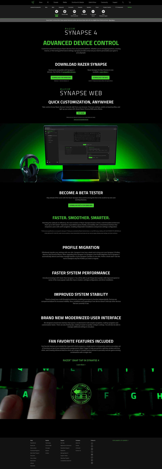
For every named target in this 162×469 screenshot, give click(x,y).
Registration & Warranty (66, 445)
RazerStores (33, 443)
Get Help (62, 443)
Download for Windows (61, 77)
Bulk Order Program (34, 453)
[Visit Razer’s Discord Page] (92, 463)
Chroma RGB (48, 445)
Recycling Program (65, 458)
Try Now (81, 113)
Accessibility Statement (66, 460)
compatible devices (68, 72)
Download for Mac (100, 77)
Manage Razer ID (64, 453)
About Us (78, 443)
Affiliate (32, 463)
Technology (48, 443)
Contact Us (78, 450)
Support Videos (64, 455)
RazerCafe (32, 445)
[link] (32, 2)
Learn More (103, 72)
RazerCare (63, 450)
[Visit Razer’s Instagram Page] (92, 446)
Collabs (47, 453)
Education (32, 455)
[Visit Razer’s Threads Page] (92, 449)
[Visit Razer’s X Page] (92, 452)
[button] (130, 2)
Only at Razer (33, 458)
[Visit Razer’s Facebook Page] (92, 443)
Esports (47, 450)
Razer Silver (33, 460)
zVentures (78, 448)
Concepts (47, 448)
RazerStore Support (65, 448)
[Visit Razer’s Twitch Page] (92, 460)
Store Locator (33, 448)
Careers (77, 445)
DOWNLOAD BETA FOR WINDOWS (81, 205)
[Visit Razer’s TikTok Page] (92, 457)
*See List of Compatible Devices (81, 119)
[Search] (123, 2)
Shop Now (112, 20)
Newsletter (32, 465)
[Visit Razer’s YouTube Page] (92, 454)
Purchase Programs (34, 450)
